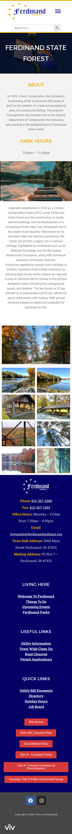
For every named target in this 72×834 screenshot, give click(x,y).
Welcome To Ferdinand (36, 596)
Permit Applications (36, 659)
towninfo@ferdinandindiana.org (36, 534)
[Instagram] (41, 800)
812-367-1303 (40, 507)
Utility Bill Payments (36, 690)
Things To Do (36, 601)
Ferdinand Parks (36, 612)
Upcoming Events (36, 607)
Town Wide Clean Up (36, 649)
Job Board (36, 706)
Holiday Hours (36, 701)
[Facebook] (30, 800)
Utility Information (36, 643)
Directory (36, 696)
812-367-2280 (41, 501)
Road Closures (36, 654)
